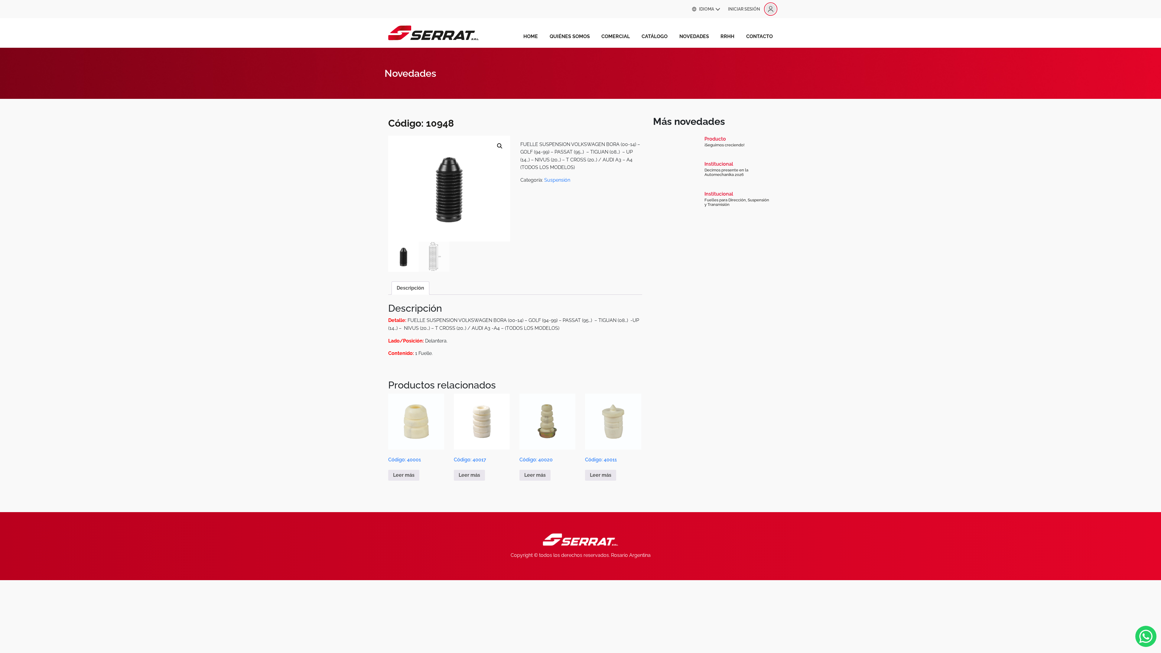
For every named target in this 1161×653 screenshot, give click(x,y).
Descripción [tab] (410, 288)
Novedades (694, 36)
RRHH (727, 36)
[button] (499, 146)
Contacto (759, 36)
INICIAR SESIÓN (744, 9)
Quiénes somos (570, 36)
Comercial (615, 36)
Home (530, 36)
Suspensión (557, 180)
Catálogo (655, 36)
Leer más (404, 475)
